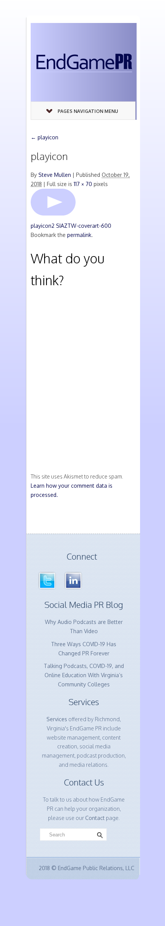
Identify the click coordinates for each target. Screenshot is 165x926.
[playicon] (53, 201)
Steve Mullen (54, 174)
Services (56, 719)
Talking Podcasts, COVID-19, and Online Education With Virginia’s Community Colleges (84, 675)
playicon (44, 137)
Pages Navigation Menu (88, 111)
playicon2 (42, 225)
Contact (95, 818)
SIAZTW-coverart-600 (83, 225)
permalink (79, 235)
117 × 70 (83, 184)
